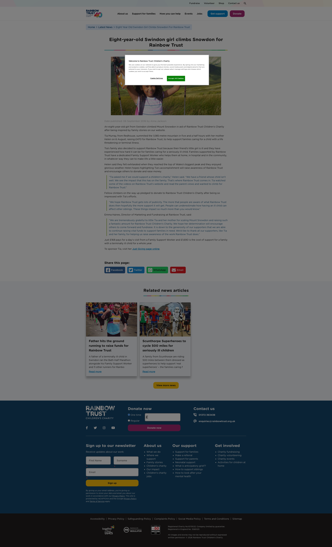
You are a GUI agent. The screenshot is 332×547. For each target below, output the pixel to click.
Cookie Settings (156, 78)
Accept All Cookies (176, 78)
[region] (167, 70)
